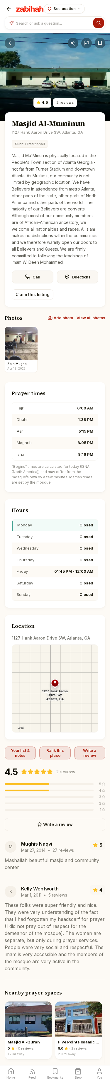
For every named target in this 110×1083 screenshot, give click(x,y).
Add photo (63, 317)
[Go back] (10, 43)
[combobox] (53, 22)
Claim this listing (33, 294)
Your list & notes (20, 752)
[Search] (98, 23)
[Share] (73, 43)
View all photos (91, 317)
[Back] (9, 9)
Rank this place (55, 752)
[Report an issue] (86, 43)
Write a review (89, 752)
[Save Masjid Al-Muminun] (100, 43)
